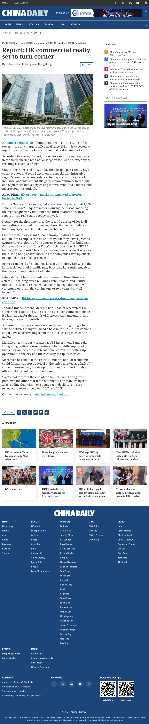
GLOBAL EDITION (21, 2)
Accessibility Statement (13, 695)
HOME (8, 24)
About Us (6, 682)
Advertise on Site (10, 686)
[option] (125, 116)
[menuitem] (61, 13)
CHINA (5, 2)
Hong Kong (22, 33)
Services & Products (23, 682)
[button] (108, 125)
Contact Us (26, 686)
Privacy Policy (33, 695)
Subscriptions (9, 691)
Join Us (22, 691)
